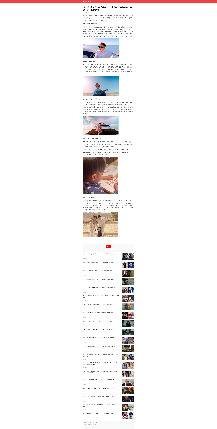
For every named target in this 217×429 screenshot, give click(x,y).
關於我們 (85, 424)
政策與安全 (89, 424)
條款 (92, 424)
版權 (95, 424)
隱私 (93, 424)
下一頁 (108, 246)
